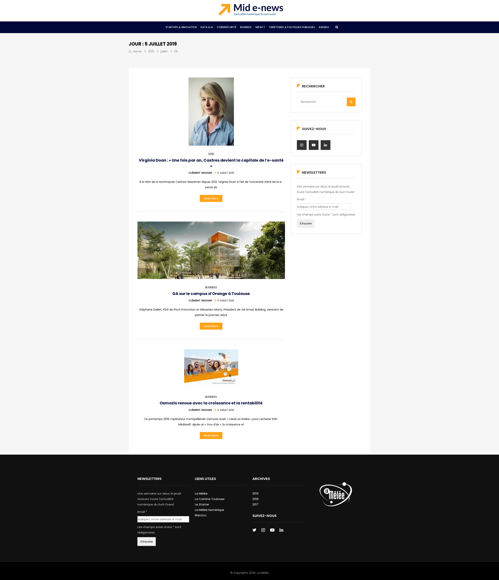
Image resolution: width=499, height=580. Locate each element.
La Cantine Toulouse (210, 499)
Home (137, 51)
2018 (255, 499)
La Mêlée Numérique (209, 510)
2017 (255, 504)
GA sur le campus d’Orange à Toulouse (211, 293)
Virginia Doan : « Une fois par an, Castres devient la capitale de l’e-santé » (211, 163)
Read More (211, 198)
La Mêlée (201, 493)
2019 (151, 51)
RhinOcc (201, 515)
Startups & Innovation (181, 27)
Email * (301, 199)
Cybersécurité (226, 27)
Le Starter (202, 504)
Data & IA (207, 27)
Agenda (324, 27)
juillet (164, 51)
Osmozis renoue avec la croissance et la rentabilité (211, 403)
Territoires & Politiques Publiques (292, 27)
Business (245, 27)
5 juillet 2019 (225, 173)
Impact (260, 27)
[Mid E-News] (251, 10)
